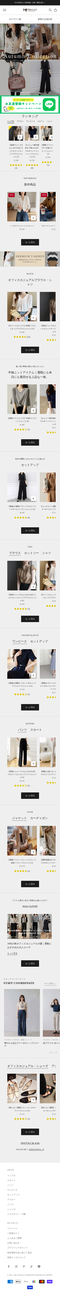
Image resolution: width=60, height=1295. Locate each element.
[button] (16, 165)
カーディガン (39, 818)
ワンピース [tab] (30, 121)
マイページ (12, 1228)
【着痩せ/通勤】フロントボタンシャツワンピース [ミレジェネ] (22, 684)
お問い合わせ (13, 1243)
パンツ (22, 729)
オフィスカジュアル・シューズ (27, 1066)
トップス (11, 1175)
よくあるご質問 (14, 1238)
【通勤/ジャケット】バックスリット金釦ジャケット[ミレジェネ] (22, 861)
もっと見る (30, 242)
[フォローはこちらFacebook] (8, 1266)
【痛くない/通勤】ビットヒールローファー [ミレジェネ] (22, 1109)
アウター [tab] (20, 121)
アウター (11, 1199)
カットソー (31, 553)
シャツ (46, 553)
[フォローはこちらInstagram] (16, 1266)
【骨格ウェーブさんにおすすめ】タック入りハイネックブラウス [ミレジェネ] (16, 151)
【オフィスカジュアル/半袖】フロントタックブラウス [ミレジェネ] (22, 327)
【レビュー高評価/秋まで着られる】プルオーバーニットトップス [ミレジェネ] (32, 151)
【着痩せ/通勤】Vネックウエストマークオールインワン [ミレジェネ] (22, 507)
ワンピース (19, 641)
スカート (36, 729)
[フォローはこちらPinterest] (23, 1266)
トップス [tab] (10, 121)
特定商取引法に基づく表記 (19, 1253)
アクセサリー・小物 (16, 1214)
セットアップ (39, 641)
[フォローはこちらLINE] (39, 1266)
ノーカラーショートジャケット (22, 226)
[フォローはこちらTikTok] (31, 1266)
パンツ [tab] (49, 121)
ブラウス (15, 553)
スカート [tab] (40, 121)
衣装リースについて (16, 1257)
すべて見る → (50, 983)
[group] (30, 60)
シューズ (11, 1209)
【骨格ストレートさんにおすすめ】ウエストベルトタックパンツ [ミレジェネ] (22, 774)
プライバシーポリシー (17, 1248)
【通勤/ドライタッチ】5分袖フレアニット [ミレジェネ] (48, 149)
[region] (30, 60)
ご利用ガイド (13, 1233)
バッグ (10, 1204)
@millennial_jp (36, 1150)
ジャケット (19, 818)
